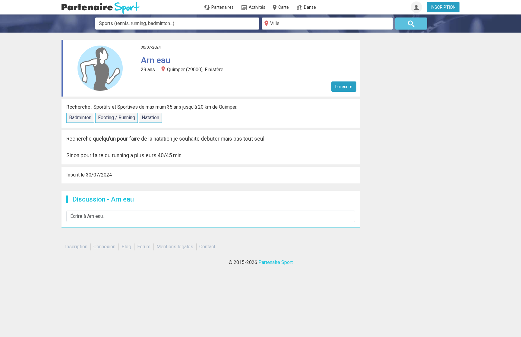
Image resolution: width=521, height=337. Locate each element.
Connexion (104, 247)
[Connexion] (416, 7)
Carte (283, 7)
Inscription (76, 247)
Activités (256, 7)
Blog (126, 247)
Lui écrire (343, 86)
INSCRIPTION (443, 7)
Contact (207, 247)
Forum (143, 247)
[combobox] (177, 23)
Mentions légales (174, 247)
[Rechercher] (411, 23)
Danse (309, 7)
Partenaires (222, 7)
